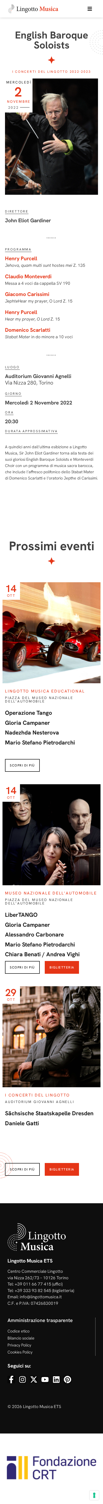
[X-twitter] (34, 1379)
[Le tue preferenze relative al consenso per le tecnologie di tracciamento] (94, 1495)
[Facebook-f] (11, 1379)
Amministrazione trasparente (40, 1320)
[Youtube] (45, 1379)
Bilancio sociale (21, 1338)
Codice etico (19, 1331)
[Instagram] (22, 1379)
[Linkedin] (56, 1379)
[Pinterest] (67, 1379)
